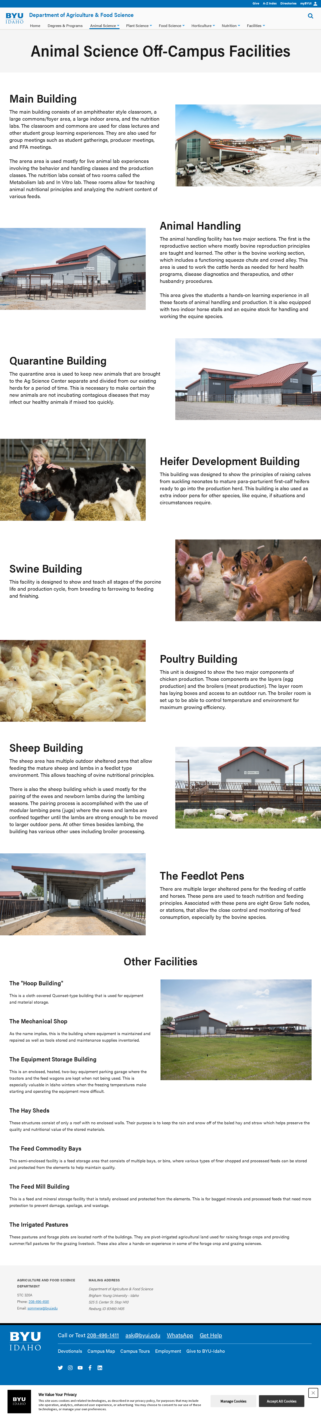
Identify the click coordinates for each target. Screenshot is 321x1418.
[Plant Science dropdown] (150, 25)
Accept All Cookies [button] (282, 1401)
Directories (288, 3)
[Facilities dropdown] (263, 25)
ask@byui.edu (142, 1335)
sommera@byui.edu (42, 1308)
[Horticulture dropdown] (213, 25)
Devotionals (70, 1351)
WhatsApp (180, 1335)
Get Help (211, 1335)
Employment (168, 1351)
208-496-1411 (103, 1335)
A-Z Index (270, 3)
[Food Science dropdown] (183, 25)
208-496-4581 (39, 1301)
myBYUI (306, 3)
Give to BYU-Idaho (205, 1351)
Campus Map (101, 1351)
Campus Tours (135, 1351)
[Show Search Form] (310, 16)
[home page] (14, 18)
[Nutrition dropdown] (239, 25)
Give (256, 3)
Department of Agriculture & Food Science (81, 15)
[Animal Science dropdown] (118, 25)
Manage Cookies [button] (233, 1401)
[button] (313, 1393)
